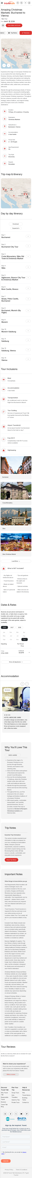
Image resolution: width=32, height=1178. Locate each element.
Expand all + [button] (16, 228)
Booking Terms (24, 1099)
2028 (19, 627)
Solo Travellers (15, 1096)
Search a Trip (16, 1100)
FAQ (23, 1092)
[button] (2, 3)
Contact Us (25, 1102)
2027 (12, 627)
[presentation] (4, 65)
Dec (24, 639)
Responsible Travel (4, 1098)
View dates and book (14, 25)
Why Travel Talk (4, 1094)
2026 (4, 627)
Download (16, 224)
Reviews (26, 33)
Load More (15, 561)
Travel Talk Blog (4, 1105)
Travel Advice (26, 1095)
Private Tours (15, 1102)
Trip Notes (14, 33)
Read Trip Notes (11, 860)
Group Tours (15, 1092)
